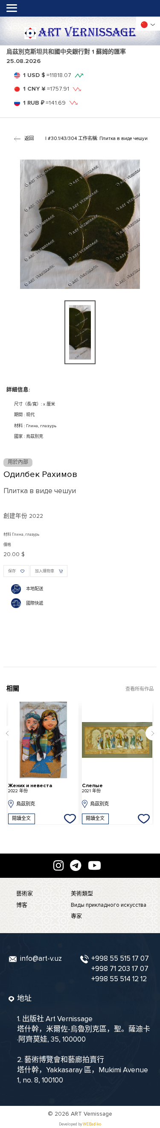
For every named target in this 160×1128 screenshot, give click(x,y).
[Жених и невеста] (43, 740)
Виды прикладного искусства (108, 905)
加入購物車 (44, 571)
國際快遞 (34, 603)
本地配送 (34, 588)
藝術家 (24, 893)
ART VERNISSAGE (87, 32)
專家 (76, 916)
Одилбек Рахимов (40, 474)
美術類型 (82, 893)
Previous (7, 733)
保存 (12, 571)
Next (152, 733)
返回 (28, 138)
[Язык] (144, 25)
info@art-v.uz (41, 958)
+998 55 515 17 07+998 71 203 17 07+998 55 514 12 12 (120, 968)
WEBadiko (92, 1124)
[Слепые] (117, 740)
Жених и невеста (30, 788)
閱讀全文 (21, 818)
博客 (21, 905)
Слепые (92, 788)
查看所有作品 (139, 689)
